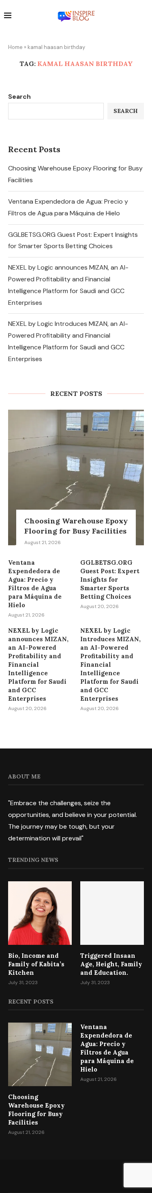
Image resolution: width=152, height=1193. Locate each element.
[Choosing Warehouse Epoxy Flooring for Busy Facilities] (76, 477)
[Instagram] (76, 1176)
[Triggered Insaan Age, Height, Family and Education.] (112, 913)
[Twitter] (65, 1176)
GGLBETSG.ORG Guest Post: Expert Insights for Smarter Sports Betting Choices (109, 579)
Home (15, 47)
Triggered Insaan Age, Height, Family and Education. (111, 964)
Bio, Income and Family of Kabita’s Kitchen (36, 964)
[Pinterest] (86, 1176)
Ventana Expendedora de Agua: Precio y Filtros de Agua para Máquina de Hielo (35, 584)
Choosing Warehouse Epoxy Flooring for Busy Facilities (76, 526)
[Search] (144, 16)
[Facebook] (55, 1176)
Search (19, 96)
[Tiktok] (97, 1176)
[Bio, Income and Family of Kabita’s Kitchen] (40, 913)
